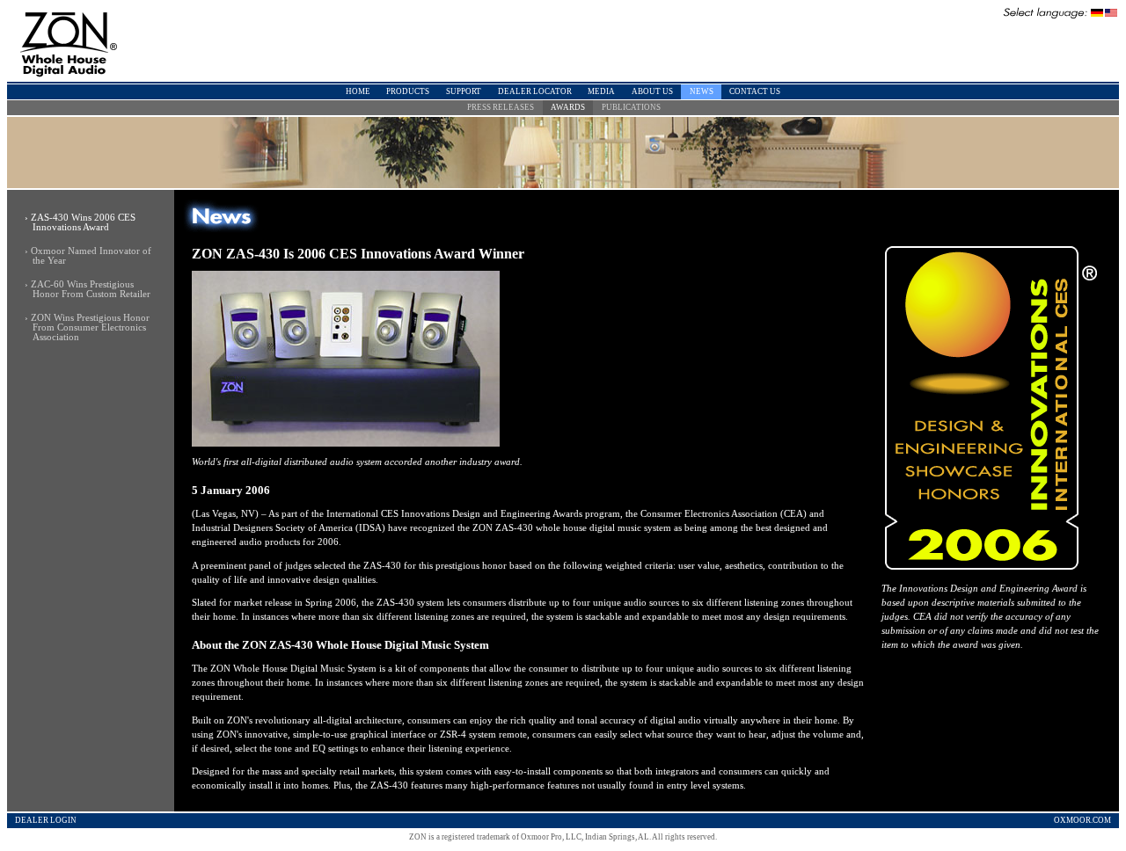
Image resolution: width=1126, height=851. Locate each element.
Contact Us (754, 91)
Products (407, 91)
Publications (631, 107)
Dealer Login (46, 820)
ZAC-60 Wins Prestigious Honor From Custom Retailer (90, 289)
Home (358, 91)
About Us (652, 91)
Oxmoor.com (1082, 820)
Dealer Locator (535, 91)
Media (601, 91)
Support (463, 91)
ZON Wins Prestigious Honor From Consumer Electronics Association (90, 327)
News (701, 91)
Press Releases (500, 107)
